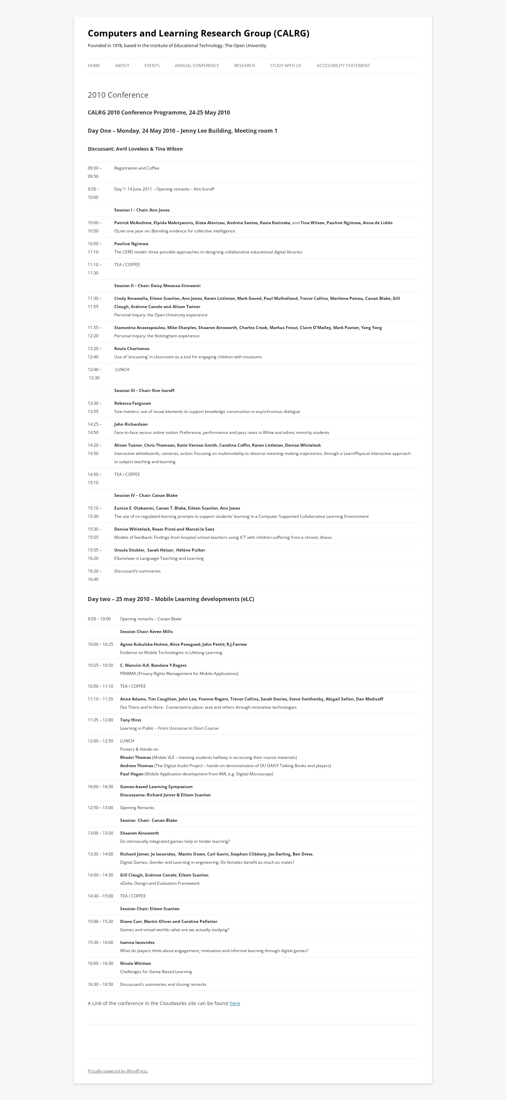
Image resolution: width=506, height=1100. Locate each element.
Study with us (286, 65)
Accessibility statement (343, 65)
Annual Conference (197, 65)
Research (244, 65)
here (235, 1003)
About (122, 65)
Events (152, 65)
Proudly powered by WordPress (118, 1071)
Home (94, 65)
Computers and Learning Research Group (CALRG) (198, 33)
